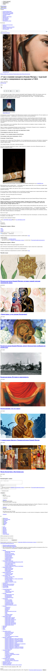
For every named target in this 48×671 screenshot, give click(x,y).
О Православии (8, 592)
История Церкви (8, 595)
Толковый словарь (8, 614)
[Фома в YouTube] (5, 522)
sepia (5, 82)
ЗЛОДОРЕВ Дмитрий (7, 219)
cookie (13, 547)
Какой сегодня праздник (8, 24)
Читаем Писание (8, 556)
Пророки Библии (8, 555)
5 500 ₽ (1, 231)
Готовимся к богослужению (8, 658)
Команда (4, 530)
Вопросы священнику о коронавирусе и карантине (15, 643)
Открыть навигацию (6, 1)
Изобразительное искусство (10, 611)
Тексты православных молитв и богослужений (12, 664)
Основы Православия (7, 11)
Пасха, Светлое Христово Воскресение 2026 (14, 561)
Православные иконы (17, 73)
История (4, 593)
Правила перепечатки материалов (9, 546)
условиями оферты (12, 238)
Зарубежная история (9, 597)
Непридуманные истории (8, 12)
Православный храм (7, 572)
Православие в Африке (9, 618)
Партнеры (5, 532)
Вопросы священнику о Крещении (12, 645)
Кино (6, 612)
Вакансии (5, 531)
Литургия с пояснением (10, 659)
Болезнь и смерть (8, 599)
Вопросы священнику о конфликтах (12, 644)
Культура (4, 605)
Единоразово (4, 233)
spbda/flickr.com (6, 71)
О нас (4, 526)
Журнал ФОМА (3, 73)
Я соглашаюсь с (9, 238)
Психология (5, 598)
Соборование (7, 656)
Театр (6, 613)
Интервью (5, 625)
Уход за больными (8, 600)
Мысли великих (8, 615)
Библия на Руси (8, 558)
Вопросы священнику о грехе (11, 642)
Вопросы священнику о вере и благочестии (14, 638)
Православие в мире (7, 616)
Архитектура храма (9, 573)
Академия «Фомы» (6, 14)
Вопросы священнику (7, 16)
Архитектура (7, 607)
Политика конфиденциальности (9, 545)
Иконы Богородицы (26, 73)
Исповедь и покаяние (9, 653)
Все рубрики (5, 19)
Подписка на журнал (7, 20)
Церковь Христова (6, 661)
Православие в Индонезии (10, 623)
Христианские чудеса (9, 591)
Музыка (6, 610)
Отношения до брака (9, 602)
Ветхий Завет (8, 552)
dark (3, 82)
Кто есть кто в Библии (9, 553)
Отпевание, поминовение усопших (12, 654)
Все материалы (6, 18)
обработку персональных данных (17, 240)
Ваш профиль (5, 2)
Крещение (7, 651)
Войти (8, 32)
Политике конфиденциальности (35, 669)
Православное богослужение (8, 26)
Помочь (4, 6)
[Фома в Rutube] (4, 523)
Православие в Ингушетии (10, 622)
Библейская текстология (10, 554)
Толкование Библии (9, 557)
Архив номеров (6, 534)
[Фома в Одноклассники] (6, 519)
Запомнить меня (5, 490)
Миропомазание (8, 655)
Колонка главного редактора (8, 583)
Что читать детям (8, 579)
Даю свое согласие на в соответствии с (23, 240)
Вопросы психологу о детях (10, 581)
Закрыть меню (3, 7)
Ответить (5, 499)
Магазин (4, 527)
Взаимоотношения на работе (11, 604)
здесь (29, 235)
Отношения (5, 582)
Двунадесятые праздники (10, 562)
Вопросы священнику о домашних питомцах (14, 641)
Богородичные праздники (10, 565)
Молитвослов (5, 17)
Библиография (8, 559)
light (1, 82)
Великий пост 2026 (9, 633)
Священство (7, 657)
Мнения (4, 627)
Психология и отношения (8, 13)
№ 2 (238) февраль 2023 (20, 219)
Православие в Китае (9, 624)
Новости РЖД (5, 587)
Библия (4, 550)
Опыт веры (7, 590)
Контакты (5, 529)
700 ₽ (1, 228)
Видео (4, 629)
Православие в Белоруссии (10, 619)
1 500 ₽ (1, 229)
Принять (44, 669)
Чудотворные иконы (9, 571)
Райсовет (4, 25)
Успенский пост (8, 634)
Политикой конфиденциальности (38, 240)
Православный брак (9, 603)
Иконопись (7, 609)
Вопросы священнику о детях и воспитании (14, 578)
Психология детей (8, 577)
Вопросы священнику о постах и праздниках (14, 566)
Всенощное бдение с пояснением (11, 660)
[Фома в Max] (4, 524)
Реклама (4, 528)
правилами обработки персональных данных (27, 542)
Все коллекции (6, 29)
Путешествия (5, 586)
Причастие (7, 652)
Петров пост (7, 635)
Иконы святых (8, 570)
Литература (7, 608)
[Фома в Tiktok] (4, 521)
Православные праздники (8, 560)
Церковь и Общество (7, 663)
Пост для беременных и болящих (11, 636)
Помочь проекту (4, 237)
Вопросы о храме (8, 648)
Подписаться (14, 540)
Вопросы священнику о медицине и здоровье (14, 647)
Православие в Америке (10, 617)
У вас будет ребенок (9, 580)
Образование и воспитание (8, 585)
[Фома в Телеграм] (5, 520)
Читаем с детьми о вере (7, 27)
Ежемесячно (11, 233)
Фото (4, 628)
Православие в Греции (9, 620)
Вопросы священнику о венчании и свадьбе (14, 639)
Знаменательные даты (9, 594)
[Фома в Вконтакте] (5, 518)
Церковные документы (7, 662)
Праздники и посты (7, 631)
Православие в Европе (9, 621)
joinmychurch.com (6, 112)
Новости (4, 15)
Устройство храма (8, 574)
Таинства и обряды (6, 650)
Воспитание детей (6, 575)
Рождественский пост (9, 632)
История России (8, 596)
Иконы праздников (9, 569)
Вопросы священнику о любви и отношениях (14, 646)
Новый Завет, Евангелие (10, 551)
